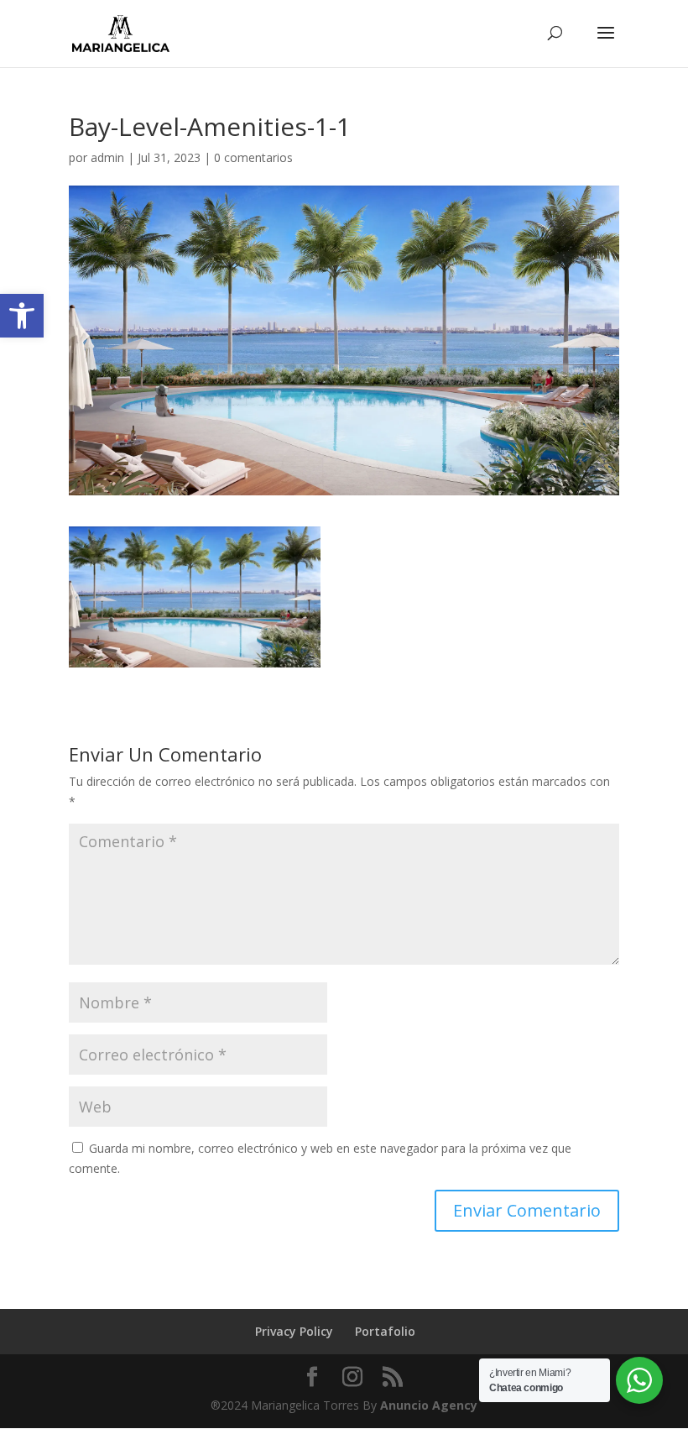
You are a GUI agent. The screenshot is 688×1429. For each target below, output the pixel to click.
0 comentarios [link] (253, 157)
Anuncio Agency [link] (428, 1405)
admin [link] (107, 157)
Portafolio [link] (385, 1331)
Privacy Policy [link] (294, 1331)
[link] (22, 316)
